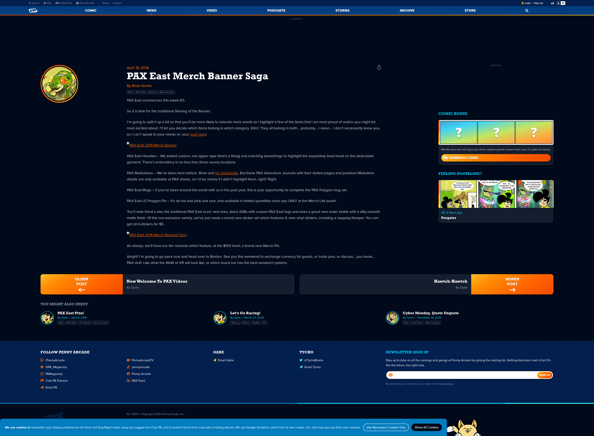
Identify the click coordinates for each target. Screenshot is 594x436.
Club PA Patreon (56, 380)
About (105, 3)
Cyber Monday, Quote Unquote (431, 313)
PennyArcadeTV (143, 360)
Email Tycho (312, 367)
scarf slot (197, 134)
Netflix (256, 322)
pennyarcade (141, 367)
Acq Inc (35, 3)
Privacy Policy (446, 384)
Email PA (51, 387)
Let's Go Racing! (245, 313)
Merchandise (167, 92)
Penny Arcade (141, 373)
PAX (49, 3)
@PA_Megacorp (56, 367)
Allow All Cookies (427, 427)
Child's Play (66, 3)
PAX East (140, 92)
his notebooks (226, 173)
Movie (246, 322)
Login (528, 3)
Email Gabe (226, 360)
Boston (152, 92)
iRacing (235, 322)
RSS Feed (138, 380)
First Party (417, 322)
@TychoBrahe (313, 360)
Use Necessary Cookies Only (386, 427)
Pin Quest (85, 322)
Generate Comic (464, 157)
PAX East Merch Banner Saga (197, 77)
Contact (117, 3)
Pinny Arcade (87, 3)
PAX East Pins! (71, 313)
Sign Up (538, 3)
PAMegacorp (54, 373)
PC (264, 322)
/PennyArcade (55, 360)
